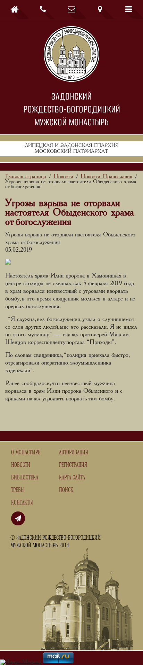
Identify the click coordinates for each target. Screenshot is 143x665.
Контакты (22, 503)
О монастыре (25, 452)
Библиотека (24, 477)
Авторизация (73, 452)
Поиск (66, 490)
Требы (18, 490)
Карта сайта (72, 477)
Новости (20, 465)
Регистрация (73, 465)
